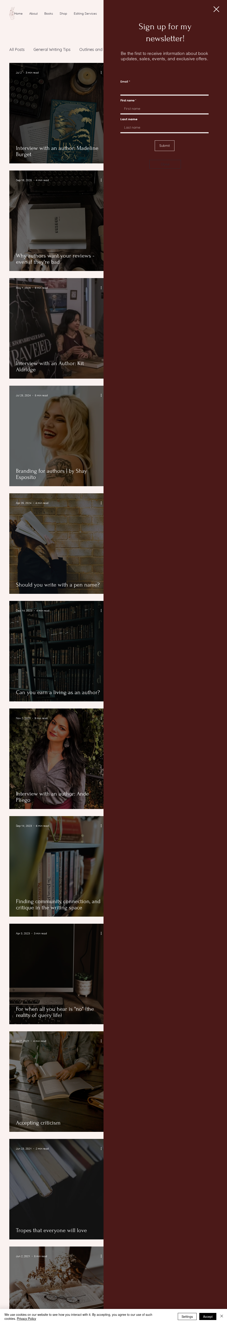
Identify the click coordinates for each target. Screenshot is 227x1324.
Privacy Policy (26, 1318)
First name (127, 100)
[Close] (221, 1316)
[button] (216, 9)
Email (124, 81)
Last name (128, 119)
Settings (187, 1316)
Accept (208, 1316)
